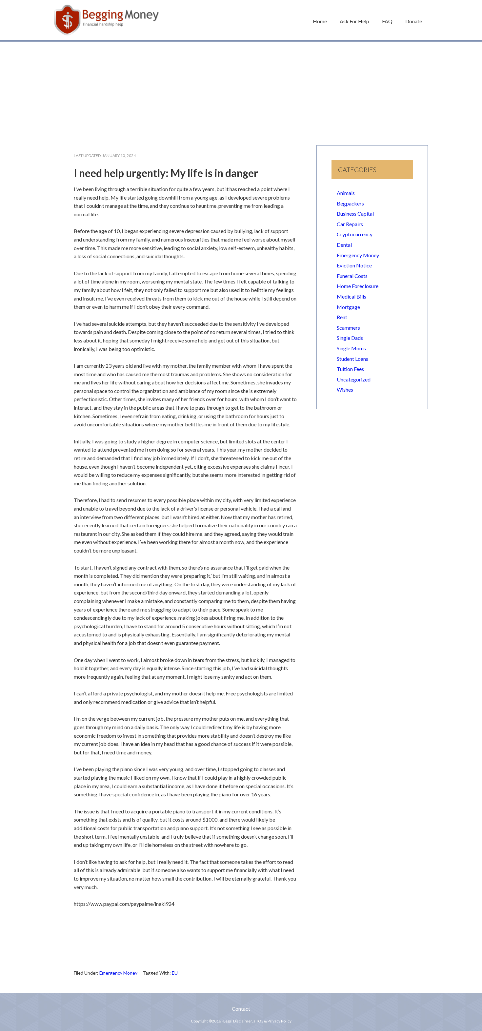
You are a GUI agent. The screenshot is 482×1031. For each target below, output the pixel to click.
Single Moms (351, 348)
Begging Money (106, 20)
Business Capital (355, 213)
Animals (346, 193)
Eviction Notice (354, 265)
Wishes (345, 389)
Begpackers (350, 203)
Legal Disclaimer (237, 1021)
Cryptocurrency (354, 234)
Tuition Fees (350, 369)
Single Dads (350, 338)
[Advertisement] (241, 90)
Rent (342, 317)
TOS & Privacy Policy (273, 1021)
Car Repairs (350, 224)
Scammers (348, 327)
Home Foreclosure (357, 286)
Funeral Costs (352, 276)
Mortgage (348, 307)
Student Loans (352, 359)
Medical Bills (351, 296)
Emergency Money (118, 973)
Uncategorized (354, 379)
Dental (344, 245)
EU (175, 973)
